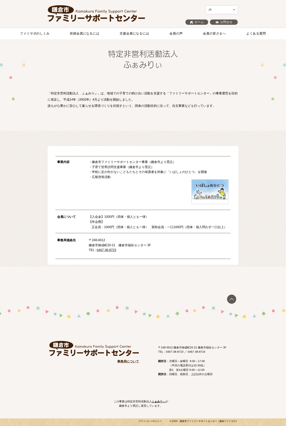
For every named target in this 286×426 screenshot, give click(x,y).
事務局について (128, 361)
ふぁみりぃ (158, 401)
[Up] (231, 299)
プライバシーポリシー (150, 421)
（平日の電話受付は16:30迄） (182, 365)
